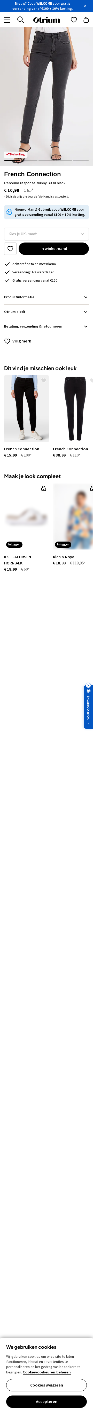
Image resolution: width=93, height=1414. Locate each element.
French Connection (32, 174)
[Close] (85, 6)
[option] (24, 416)
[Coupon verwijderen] (88, 685)
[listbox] (46, 234)
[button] (46, 96)
